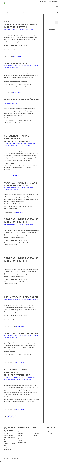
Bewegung (15, 31)
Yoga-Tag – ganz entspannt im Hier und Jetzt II (21, 220)
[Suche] (53, 6)
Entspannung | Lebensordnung (11, 67)
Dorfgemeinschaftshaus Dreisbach (13, 65)
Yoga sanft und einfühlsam (21, 99)
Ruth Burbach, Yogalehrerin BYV (30, 65)
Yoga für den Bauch (17, 63)
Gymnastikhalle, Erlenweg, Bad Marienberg (14, 29)
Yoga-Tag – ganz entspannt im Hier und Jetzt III (21, 184)
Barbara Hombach (17, 56)
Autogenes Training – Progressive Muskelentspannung (17, 138)
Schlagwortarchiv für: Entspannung (14, 12)
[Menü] (57, 6)
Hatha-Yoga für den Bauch (21, 297)
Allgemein (50, 32)
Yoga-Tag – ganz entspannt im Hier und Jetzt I (21, 26)
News (49, 34)
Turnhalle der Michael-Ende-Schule (13, 143)
